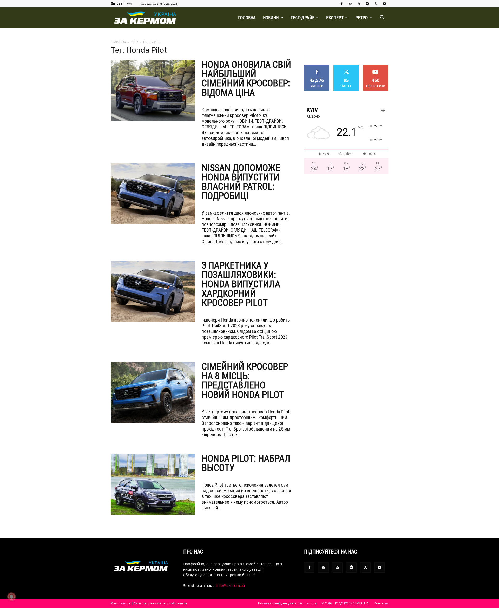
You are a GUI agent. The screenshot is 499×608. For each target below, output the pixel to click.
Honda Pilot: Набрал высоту (246, 463)
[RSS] (359, 3)
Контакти (381, 603)
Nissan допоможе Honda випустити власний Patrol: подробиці (241, 181)
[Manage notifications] (11, 596)
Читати (346, 67)
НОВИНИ (271, 17)
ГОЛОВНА (247, 17)
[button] (382, 18)
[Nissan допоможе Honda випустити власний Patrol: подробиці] (153, 193)
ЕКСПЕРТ (335, 17)
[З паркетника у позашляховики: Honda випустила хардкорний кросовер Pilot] (153, 291)
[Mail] (350, 3)
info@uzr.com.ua (230, 585)
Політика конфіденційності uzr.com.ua (287, 603)
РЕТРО (361, 17)
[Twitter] (376, 3)
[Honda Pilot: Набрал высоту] (153, 484)
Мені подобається (317, 69)
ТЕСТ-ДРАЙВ (302, 17)
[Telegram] (367, 3)
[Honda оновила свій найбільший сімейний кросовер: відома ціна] (153, 90)
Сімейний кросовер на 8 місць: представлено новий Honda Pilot (245, 380)
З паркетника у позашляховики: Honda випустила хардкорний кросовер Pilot (241, 284)
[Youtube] (384, 3)
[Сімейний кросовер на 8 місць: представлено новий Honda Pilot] (153, 392)
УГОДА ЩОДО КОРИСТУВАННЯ (345, 603)
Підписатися (376, 67)
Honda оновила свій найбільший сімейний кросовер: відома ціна (246, 78)
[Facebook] (341, 3)
